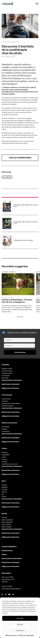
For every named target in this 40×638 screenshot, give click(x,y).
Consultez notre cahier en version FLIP (25, 223)
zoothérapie (7, 177)
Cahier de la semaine (8, 272)
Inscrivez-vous (20, 352)
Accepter (20, 618)
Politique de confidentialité (26, 635)
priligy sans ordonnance (10, 388)
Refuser (20, 624)
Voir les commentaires (20, 158)
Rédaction (7, 56)
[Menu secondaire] (37, 4)
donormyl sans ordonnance (12, 380)
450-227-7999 (7, 586)
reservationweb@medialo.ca (11, 589)
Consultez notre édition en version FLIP (26, 206)
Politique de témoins (11, 635)
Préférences (20, 630)
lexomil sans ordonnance (11, 384)
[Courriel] (13, 56)
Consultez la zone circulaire (23, 240)
